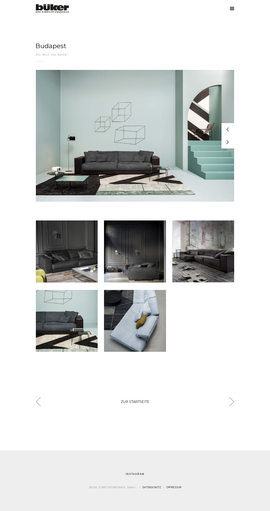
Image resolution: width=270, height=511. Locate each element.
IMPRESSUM (173, 487)
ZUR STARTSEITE (135, 403)
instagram (135, 474)
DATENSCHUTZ (152, 487)
